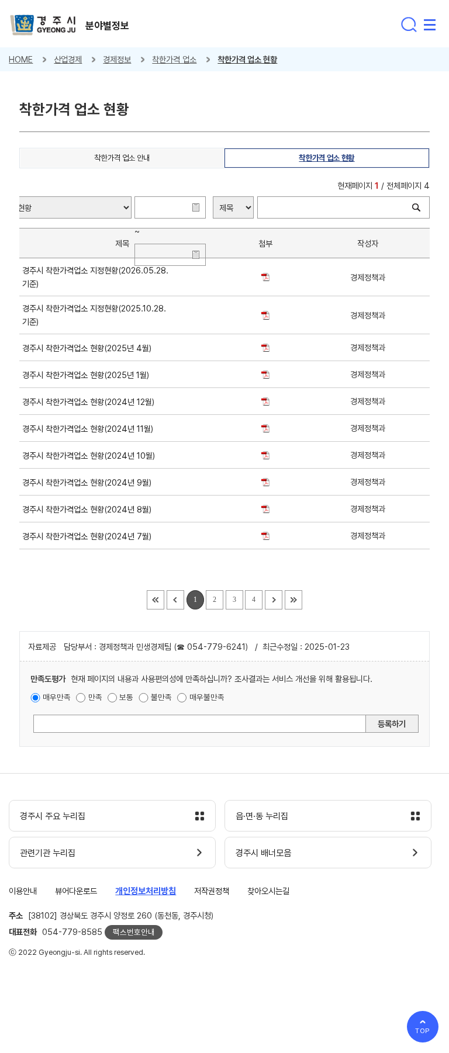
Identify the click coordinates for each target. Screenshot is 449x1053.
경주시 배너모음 (263, 853)
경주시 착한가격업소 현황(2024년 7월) (89, 536)
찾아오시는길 (268, 891)
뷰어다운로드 (76, 891)
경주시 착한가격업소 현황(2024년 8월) (89, 509)
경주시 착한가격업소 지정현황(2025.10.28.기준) (94, 315)
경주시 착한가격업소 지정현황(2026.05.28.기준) (95, 277)
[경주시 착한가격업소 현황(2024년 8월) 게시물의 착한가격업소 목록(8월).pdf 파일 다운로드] (266, 509)
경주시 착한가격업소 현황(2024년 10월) (91, 455)
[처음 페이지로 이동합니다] (155, 599)
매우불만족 (206, 697)
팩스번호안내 (134, 932)
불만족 (161, 697)
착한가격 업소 (174, 59)
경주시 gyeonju (43, 25)
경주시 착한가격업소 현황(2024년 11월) (90, 429)
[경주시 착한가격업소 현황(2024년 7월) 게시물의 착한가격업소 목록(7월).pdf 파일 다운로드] (266, 535)
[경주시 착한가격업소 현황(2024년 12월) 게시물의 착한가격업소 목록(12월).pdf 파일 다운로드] (266, 401)
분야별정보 (107, 26)
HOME (21, 59)
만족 (95, 697)
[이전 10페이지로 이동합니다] (175, 599)
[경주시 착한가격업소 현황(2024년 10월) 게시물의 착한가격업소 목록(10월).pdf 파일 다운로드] (266, 455)
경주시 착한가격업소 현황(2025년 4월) (89, 348)
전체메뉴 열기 (429, 24)
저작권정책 (211, 891)
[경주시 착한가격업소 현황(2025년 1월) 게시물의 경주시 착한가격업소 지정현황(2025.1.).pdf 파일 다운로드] (266, 374)
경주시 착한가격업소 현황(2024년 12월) (90, 402)
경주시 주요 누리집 (52, 816)
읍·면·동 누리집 (262, 816)
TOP (423, 1031)
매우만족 (57, 697)
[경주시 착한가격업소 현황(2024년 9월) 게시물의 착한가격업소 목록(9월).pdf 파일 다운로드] (266, 482)
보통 (126, 697)
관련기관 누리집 (47, 853)
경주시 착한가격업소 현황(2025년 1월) (88, 375)
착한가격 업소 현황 (247, 59)
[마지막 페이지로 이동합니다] (293, 599)
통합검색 (408, 24)
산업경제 (68, 59)
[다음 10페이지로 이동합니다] (273, 599)
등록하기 (392, 724)
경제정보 (117, 59)
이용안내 (23, 891)
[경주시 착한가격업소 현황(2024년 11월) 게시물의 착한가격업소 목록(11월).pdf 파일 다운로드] (266, 428)
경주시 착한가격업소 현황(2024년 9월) (89, 482)
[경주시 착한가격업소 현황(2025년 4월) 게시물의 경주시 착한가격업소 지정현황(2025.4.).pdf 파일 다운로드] (266, 347)
